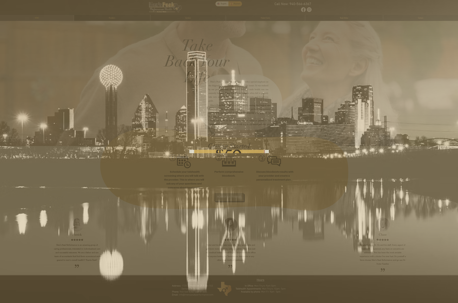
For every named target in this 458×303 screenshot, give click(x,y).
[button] (264, 117)
